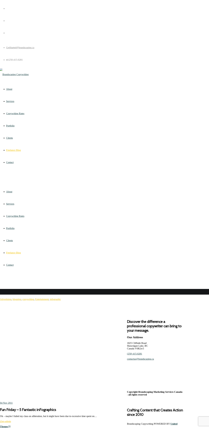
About (9, 191)
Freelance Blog (13, 252)
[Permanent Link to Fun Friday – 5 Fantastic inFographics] (63, 351)
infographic (55, 299)
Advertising (5, 299)
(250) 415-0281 (134, 353)
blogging (17, 299)
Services (10, 204)
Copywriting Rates (15, 216)
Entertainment (42, 299)
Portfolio (10, 228)
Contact (10, 265)
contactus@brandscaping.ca (140, 359)
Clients (9, 240)
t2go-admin (5, 421)
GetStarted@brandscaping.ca (20, 47)
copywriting (28, 299)
